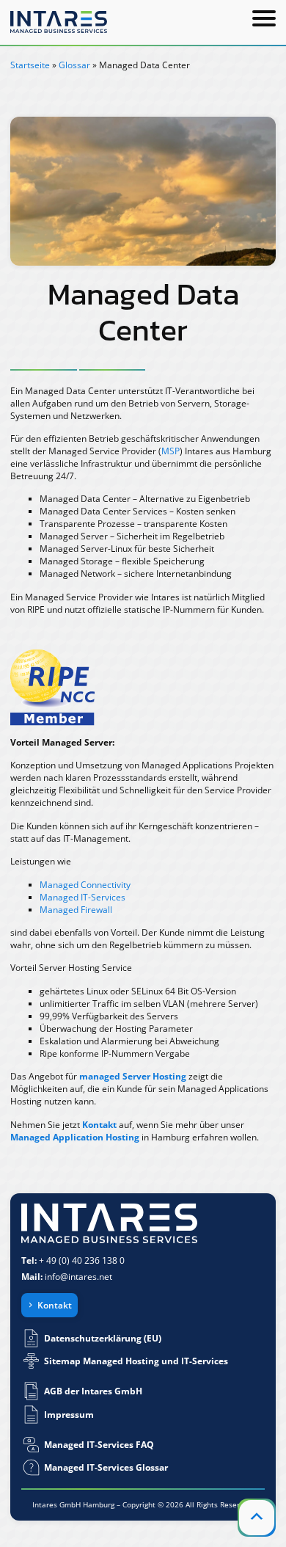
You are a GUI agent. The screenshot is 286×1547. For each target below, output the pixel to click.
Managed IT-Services (82, 897)
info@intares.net (78, 1276)
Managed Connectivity (85, 884)
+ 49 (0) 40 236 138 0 (82, 1260)
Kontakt (54, 1305)
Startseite (30, 65)
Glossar (74, 65)
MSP (170, 451)
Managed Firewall (76, 909)
